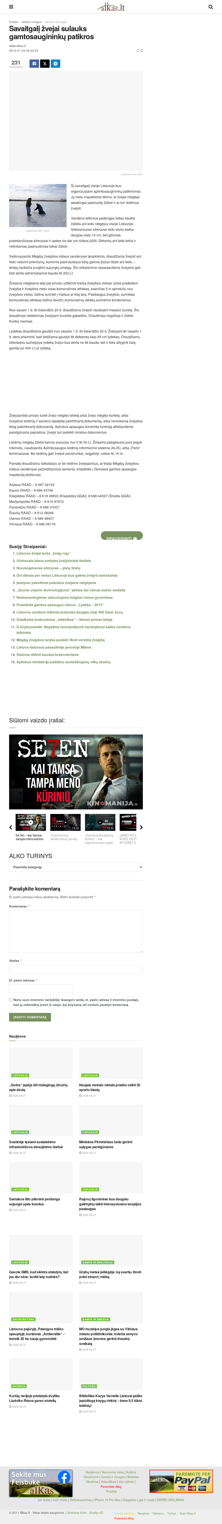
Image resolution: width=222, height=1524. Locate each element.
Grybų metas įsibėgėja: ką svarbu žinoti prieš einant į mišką (110, 1274)
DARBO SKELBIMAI (170, 1500)
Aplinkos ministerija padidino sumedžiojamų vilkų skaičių (63, 661)
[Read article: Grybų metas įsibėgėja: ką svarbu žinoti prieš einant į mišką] (111, 1250)
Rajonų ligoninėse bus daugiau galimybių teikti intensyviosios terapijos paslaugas (110, 1203)
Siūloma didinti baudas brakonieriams (47, 654)
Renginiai (143, 1513)
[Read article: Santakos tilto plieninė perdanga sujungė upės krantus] (41, 1178)
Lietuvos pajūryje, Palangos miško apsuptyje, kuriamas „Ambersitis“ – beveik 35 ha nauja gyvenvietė (37, 1333)
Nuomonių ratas (113, 1472)
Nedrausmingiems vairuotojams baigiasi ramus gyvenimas (64, 597)
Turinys (171, 1513)
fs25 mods (60, 1500)
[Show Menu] (11, 6)
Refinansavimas (81, 1500)
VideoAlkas (108, 1481)
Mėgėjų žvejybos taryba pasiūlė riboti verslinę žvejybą (60, 639)
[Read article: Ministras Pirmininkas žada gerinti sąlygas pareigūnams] (111, 1121)
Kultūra (89, 1386)
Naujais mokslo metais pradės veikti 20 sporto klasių (109, 1087)
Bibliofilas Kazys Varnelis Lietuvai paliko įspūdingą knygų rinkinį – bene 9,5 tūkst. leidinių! (111, 1400)
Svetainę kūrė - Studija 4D (85, 1512)
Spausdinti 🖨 (121, 538)
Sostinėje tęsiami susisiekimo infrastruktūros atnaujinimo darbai (36, 1144)
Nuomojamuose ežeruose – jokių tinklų (48, 567)
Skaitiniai (92, 1481)
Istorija (19, 1386)
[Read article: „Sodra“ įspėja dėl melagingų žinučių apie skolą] (41, 1063)
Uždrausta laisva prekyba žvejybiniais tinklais (53, 560)
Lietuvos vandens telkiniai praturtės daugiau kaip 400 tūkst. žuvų (69, 612)
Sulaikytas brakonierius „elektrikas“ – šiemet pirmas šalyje (64, 619)
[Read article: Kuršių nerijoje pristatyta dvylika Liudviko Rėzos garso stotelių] (41, 1374)
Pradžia (13, 22)
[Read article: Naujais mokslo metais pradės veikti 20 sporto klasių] (111, 1063)
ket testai (44, 1500)
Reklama (158, 1513)
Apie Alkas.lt (188, 1513)
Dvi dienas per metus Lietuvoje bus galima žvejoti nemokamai (67, 575)
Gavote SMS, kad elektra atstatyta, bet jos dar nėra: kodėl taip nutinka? (38, 1274)
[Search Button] (211, 6)
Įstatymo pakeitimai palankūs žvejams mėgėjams (56, 582)
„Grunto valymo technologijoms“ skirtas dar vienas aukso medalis (70, 590)
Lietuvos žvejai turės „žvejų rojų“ (43, 553)
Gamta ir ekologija (56, 22)
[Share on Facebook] (34, 64)
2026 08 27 (18, 1095)
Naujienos (92, 1472)
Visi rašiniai (126, 1481)
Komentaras (19, 906)
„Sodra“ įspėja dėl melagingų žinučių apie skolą (38, 1087)
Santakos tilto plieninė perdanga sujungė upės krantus (34, 1201)
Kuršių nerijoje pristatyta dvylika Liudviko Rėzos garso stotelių (34, 1398)
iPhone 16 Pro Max (107, 1500)
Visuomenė (91, 1477)
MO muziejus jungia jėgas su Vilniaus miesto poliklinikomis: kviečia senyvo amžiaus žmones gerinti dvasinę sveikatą (108, 1336)
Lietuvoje (20, 1075)
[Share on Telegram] (55, 64)
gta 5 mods (147, 1500)
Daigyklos (129, 1500)
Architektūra (23, 1319)
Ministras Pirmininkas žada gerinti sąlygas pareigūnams (105, 1144)
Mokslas (133, 1477)
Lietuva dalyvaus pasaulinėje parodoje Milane (53, 647)
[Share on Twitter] (45, 64)
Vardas (15, 960)
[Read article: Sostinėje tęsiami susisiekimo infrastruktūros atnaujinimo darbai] (41, 1121)
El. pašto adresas (23, 980)
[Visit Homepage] (111, 6)
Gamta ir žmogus (32, 22)
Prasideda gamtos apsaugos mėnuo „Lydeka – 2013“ (60, 604)
